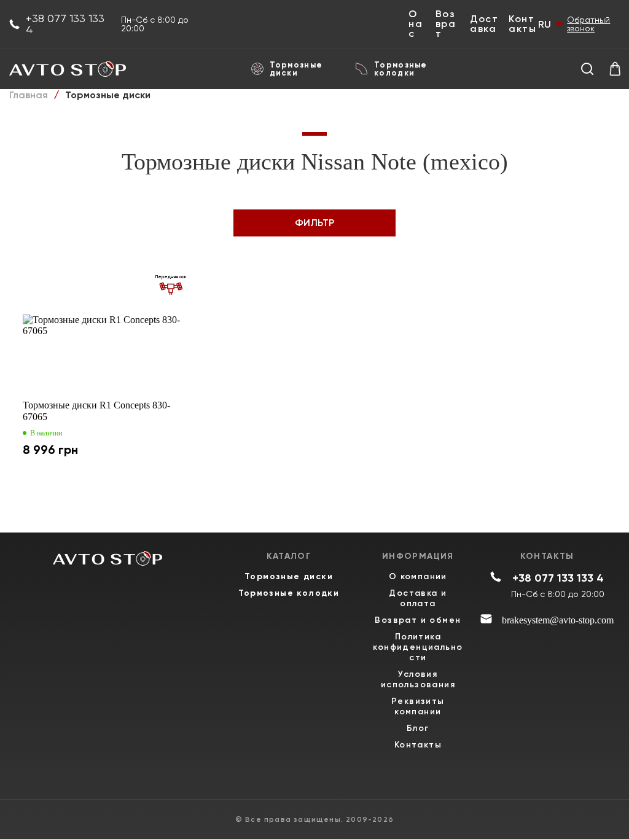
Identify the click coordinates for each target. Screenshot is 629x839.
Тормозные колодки (401, 69)
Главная (28, 95)
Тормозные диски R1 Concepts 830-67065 (96, 411)
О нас (415, 24)
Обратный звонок (588, 24)
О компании (418, 576)
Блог (418, 728)
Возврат (446, 24)
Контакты (522, 24)
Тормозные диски (296, 69)
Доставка (484, 24)
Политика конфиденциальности (418, 647)
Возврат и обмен (418, 620)
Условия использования (418, 679)
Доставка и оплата (418, 598)
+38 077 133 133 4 (65, 24)
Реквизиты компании (418, 706)
